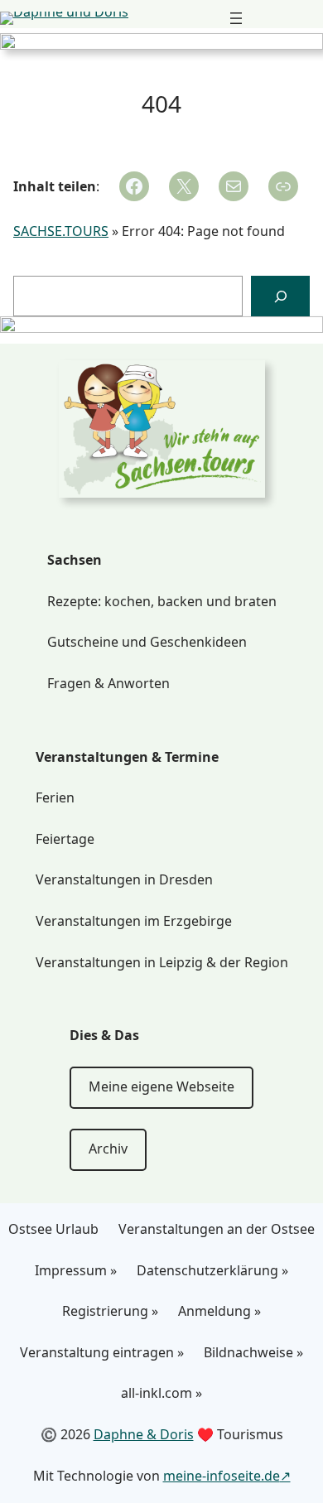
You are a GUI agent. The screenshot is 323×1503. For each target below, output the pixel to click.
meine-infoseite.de (221, 1476)
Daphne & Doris (144, 1434)
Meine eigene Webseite (161, 1086)
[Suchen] (280, 296)
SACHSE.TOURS (60, 231)
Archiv (108, 1148)
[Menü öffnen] (236, 18)
